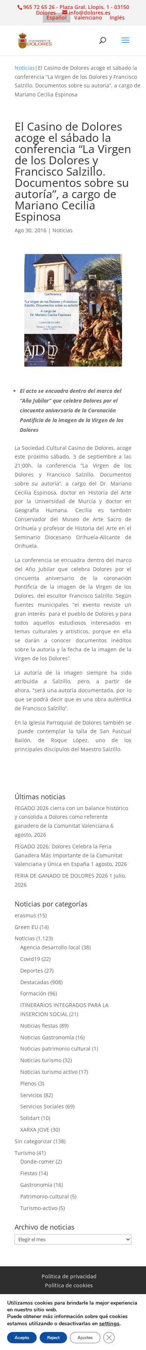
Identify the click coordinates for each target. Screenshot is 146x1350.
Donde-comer (37, 1161)
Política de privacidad (69, 1276)
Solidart (30, 1117)
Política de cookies (69, 1285)
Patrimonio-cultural (44, 1196)
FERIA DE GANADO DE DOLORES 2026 (61, 875)
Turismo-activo (38, 1208)
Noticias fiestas (39, 1025)
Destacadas (34, 982)
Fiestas (28, 1173)
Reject (53, 1338)
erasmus (25, 915)
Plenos (28, 1083)
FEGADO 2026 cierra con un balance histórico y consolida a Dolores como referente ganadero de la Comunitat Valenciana (71, 817)
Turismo (25, 1152)
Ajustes (85, 1338)
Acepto (22, 1338)
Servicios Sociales (42, 1106)
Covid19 (30, 958)
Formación (33, 993)
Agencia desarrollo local (50, 947)
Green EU (26, 927)
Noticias (25, 67)
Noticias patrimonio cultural (55, 1048)
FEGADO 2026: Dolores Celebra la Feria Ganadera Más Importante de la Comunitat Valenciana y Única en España (68, 855)
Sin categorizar (33, 1141)
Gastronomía (36, 1184)
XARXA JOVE (34, 1129)
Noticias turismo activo (48, 1071)
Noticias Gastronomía (47, 1037)
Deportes (31, 970)
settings (109, 1323)
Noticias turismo (40, 1060)
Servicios (31, 1095)
